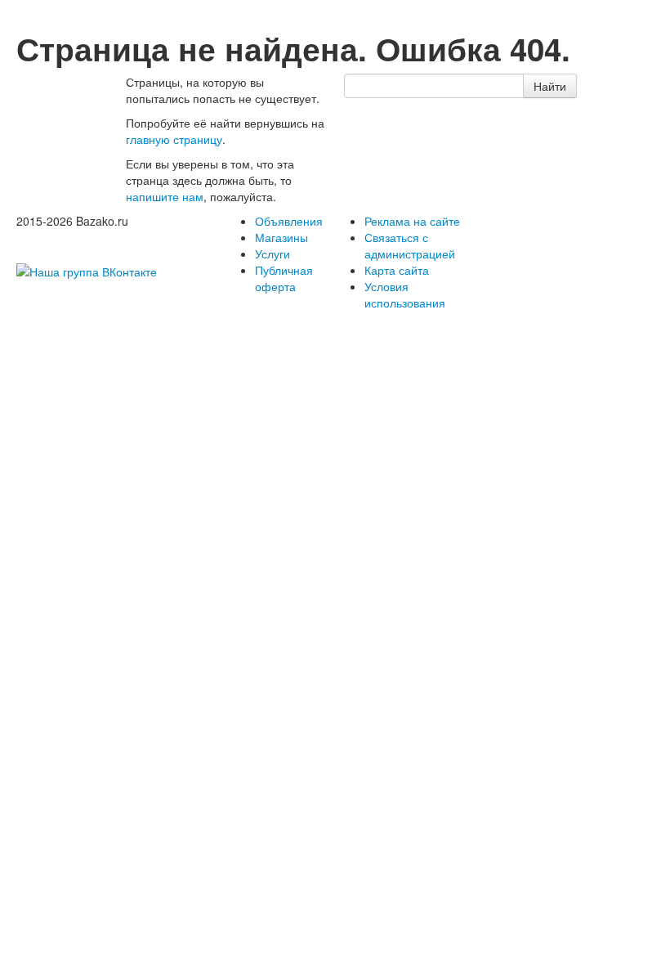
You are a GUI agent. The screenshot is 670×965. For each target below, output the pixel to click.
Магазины (281, 237)
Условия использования (404, 294)
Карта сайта (396, 270)
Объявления (289, 221)
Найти (550, 86)
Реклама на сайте (412, 221)
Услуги (272, 253)
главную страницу (174, 139)
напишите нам (164, 196)
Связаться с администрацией (409, 245)
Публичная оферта (284, 278)
